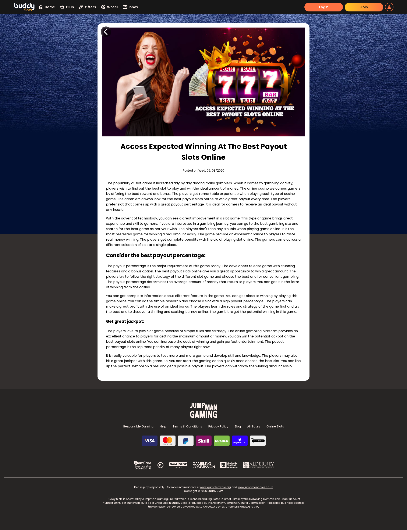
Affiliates (253, 426)
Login (323, 7)
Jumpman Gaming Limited (160, 499)
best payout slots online (126, 341)
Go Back (106, 31)
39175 (117, 503)
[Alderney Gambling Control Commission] (258, 465)
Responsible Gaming (138, 426)
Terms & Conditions (187, 426)
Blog (238, 426)
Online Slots (275, 426)
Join (364, 7)
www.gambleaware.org (215, 487)
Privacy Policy (218, 426)
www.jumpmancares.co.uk (255, 487)
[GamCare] (142, 465)
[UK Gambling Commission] (204, 465)
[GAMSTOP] (178, 465)
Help (163, 426)
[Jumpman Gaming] (203, 416)
